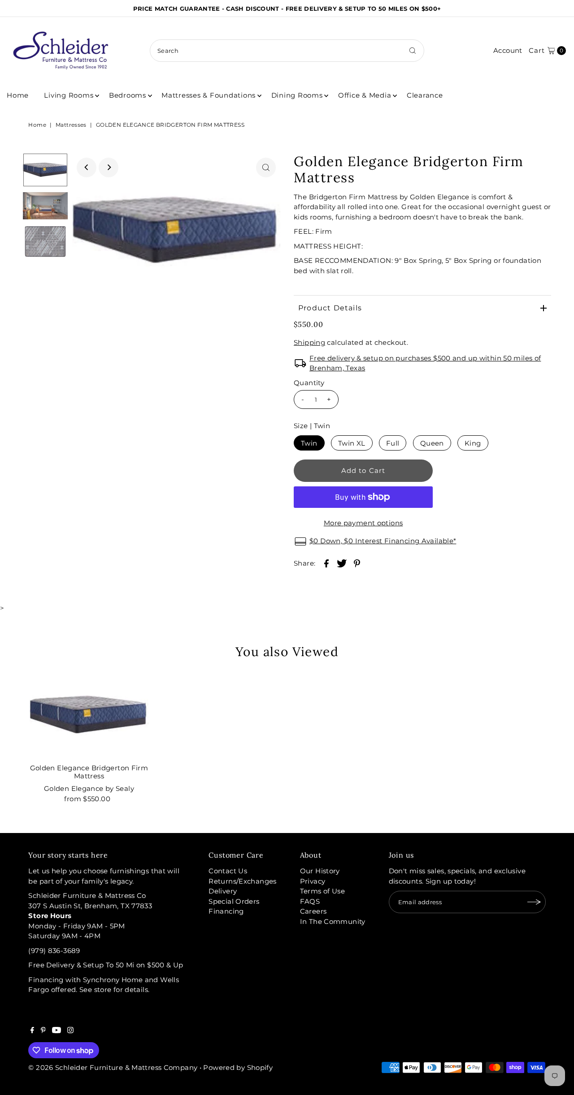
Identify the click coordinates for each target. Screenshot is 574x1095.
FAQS (310, 901)
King (473, 443)
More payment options (363, 523)
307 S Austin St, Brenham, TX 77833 (90, 906)
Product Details (330, 308)
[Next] (108, 167)
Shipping (309, 342)
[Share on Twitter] (341, 563)
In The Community (332, 921)
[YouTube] (56, 1031)
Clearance (425, 95)
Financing (226, 911)
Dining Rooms (297, 95)
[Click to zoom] (266, 167)
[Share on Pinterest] (357, 563)
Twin (309, 443)
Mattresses (71, 124)
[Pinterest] (43, 1031)
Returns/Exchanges (242, 881)
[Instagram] (70, 1031)
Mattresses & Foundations (208, 95)
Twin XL (351, 443)
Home (18, 95)
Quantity (309, 382)
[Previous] (86, 167)
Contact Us (228, 871)
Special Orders (234, 901)
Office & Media (364, 95)
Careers (313, 911)
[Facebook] (32, 1031)
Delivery (223, 891)
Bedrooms (127, 95)
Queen (432, 443)
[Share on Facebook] (326, 563)
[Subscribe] (534, 902)
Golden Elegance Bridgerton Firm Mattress (89, 772)
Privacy (313, 881)
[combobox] (287, 50)
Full (393, 443)
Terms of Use (322, 891)
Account (507, 50)
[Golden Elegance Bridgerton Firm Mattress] (89, 715)
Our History (320, 871)
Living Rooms (68, 95)
